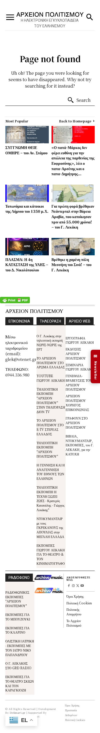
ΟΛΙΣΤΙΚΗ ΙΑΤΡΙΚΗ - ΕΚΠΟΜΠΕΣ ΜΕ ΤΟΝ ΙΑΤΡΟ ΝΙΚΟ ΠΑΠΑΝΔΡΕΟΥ (19, 648)
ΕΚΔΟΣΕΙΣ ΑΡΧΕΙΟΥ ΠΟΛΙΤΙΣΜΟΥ (76, 353)
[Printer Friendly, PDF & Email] (15, 302)
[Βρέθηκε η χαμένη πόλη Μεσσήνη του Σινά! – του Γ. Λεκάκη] (73, 246)
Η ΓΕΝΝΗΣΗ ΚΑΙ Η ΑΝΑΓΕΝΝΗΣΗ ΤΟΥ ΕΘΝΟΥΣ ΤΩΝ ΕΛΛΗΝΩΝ (51, 472)
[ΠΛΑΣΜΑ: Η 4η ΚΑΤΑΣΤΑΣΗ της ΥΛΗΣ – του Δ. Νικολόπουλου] (27, 246)
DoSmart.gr (18, 712)
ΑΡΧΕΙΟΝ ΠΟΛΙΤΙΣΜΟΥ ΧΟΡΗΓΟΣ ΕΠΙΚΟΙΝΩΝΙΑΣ (77, 403)
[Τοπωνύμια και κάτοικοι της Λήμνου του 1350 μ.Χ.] (27, 193)
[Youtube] (82, 586)
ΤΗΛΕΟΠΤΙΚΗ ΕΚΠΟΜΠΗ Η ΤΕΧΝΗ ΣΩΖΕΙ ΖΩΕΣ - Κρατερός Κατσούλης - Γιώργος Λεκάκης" (51, 498)
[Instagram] (73, 586)
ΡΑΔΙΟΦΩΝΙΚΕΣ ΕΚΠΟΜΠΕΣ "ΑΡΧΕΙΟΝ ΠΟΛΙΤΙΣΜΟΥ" (17, 599)
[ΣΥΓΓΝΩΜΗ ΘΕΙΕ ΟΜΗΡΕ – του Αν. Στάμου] (27, 134)
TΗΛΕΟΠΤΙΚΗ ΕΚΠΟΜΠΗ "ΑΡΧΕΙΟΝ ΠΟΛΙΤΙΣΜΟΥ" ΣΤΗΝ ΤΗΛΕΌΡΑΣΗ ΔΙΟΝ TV (51, 400)
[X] (77, 586)
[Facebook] (68, 586)
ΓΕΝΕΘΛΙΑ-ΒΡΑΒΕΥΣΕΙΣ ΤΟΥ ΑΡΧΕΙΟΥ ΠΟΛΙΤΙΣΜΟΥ (79, 382)
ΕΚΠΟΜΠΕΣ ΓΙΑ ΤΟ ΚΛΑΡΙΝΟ (17, 630)
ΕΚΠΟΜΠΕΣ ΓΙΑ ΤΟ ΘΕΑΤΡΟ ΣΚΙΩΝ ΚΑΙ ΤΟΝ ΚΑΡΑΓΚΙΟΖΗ (19, 683)
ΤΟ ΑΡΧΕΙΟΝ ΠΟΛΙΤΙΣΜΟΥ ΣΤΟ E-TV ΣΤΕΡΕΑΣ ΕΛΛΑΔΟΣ (50, 427)
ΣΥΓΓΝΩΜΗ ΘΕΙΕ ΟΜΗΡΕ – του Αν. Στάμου (26, 150)
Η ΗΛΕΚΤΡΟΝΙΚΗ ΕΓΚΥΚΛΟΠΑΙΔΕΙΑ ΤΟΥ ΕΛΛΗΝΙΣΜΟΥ (50, 23)
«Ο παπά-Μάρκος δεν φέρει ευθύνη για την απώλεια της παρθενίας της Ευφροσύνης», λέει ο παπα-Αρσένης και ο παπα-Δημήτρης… (72, 160)
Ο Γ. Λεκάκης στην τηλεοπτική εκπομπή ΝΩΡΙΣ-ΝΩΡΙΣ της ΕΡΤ (50, 342)
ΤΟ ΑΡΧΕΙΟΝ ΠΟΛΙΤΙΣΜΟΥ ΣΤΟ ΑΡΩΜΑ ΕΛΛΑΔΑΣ (51, 362)
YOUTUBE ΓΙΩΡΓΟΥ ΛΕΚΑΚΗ (51, 378)
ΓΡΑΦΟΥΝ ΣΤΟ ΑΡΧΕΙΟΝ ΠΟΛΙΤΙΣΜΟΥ (77, 422)
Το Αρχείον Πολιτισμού (73, 622)
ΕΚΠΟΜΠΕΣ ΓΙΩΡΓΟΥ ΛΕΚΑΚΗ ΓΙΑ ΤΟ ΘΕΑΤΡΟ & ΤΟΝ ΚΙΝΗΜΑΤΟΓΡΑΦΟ (51, 554)
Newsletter (95, 367)
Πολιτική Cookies (79, 603)
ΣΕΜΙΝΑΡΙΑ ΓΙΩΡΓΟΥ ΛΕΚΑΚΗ (80, 367)
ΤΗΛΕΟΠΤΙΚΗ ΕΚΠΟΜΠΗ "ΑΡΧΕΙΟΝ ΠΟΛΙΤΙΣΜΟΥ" (47, 449)
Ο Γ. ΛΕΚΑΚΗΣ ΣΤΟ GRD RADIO (18, 665)
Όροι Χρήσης (75, 596)
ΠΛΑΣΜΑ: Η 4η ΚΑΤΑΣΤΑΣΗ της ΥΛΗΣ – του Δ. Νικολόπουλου (26, 264)
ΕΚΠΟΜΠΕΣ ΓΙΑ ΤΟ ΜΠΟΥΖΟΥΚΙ (17, 616)
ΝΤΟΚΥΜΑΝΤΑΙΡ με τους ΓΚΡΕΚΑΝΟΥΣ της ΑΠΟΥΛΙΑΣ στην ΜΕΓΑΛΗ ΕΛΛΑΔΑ (50, 527)
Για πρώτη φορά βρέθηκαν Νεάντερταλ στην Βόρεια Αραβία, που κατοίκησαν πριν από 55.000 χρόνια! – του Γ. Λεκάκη (72, 216)
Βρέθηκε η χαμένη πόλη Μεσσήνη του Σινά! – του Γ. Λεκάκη (71, 264)
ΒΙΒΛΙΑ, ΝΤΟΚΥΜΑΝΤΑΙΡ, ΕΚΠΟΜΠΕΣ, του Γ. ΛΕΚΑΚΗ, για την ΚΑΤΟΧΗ (80, 445)
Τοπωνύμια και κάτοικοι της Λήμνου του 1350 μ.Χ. (27, 208)
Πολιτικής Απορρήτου (73, 611)
